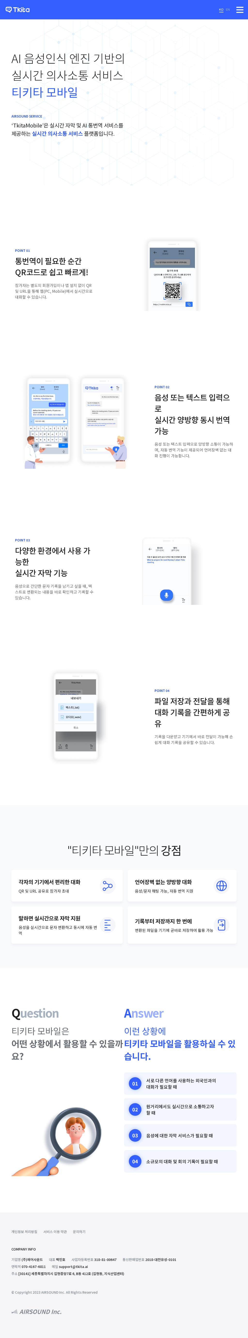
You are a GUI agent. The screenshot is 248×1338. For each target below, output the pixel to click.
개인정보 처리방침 (24, 1231)
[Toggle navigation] (240, 9)
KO (221, 9)
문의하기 (79, 1231)
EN (228, 9)
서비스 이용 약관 (55, 1231)
